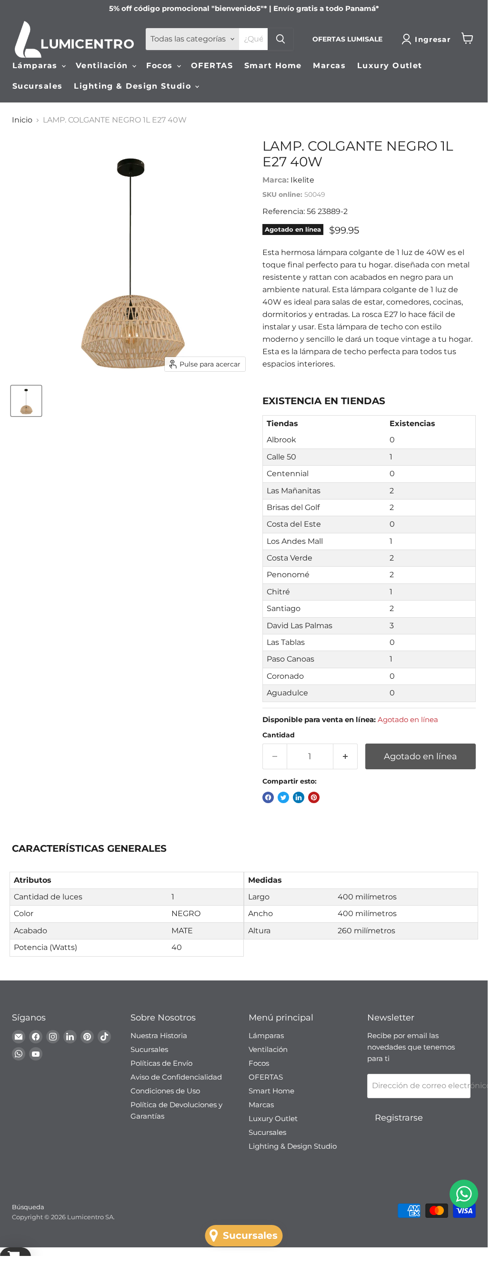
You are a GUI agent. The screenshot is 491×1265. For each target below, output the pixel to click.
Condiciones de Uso (165, 1090)
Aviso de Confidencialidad (176, 1076)
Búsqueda (28, 1207)
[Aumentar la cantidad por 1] (345, 757)
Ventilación (103, 65)
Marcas (329, 65)
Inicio (22, 120)
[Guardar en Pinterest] (314, 797)
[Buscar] (280, 39)
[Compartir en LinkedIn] (298, 797)
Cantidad (278, 735)
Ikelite (302, 179)
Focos (161, 65)
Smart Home (272, 65)
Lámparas (36, 65)
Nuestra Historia (158, 1035)
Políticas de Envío (161, 1063)
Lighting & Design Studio (134, 86)
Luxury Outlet (389, 65)
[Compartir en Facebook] (268, 797)
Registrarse (399, 1117)
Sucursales (37, 86)
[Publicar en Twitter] (283, 797)
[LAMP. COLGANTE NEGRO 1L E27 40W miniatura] (26, 401)
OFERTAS (212, 65)
